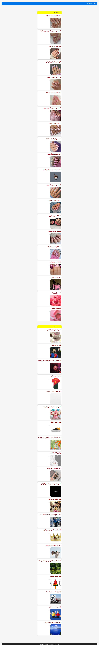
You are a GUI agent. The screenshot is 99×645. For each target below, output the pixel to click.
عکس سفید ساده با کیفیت (53, 391)
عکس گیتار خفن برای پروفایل (53, 545)
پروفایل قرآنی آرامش (55, 453)
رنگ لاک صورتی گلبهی (55, 216)
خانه (95, 3)
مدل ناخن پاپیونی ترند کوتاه (53, 15)
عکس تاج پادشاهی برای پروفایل (52, 530)
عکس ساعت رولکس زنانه (54, 468)
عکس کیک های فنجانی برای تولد (52, 407)
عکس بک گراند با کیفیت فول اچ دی (51, 484)
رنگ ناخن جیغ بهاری (55, 262)
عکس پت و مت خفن (55, 607)
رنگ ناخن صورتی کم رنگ (54, 247)
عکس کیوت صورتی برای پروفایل (52, 170)
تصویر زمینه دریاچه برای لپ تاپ (52, 622)
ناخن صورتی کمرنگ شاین (54, 154)
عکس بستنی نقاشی (55, 576)
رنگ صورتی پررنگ (56, 293)
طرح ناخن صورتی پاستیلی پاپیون (52, 108)
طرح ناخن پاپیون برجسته (54, 77)
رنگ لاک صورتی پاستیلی (54, 200)
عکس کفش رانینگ (56, 422)
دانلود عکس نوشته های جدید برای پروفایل (49, 360)
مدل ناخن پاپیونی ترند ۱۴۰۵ (53, 93)
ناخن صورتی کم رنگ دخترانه (53, 139)
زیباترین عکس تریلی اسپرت (53, 592)
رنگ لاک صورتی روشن (55, 123)
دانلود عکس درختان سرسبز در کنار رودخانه (49, 561)
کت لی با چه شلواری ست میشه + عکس (50, 515)
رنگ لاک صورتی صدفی (54, 231)
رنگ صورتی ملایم (56, 308)
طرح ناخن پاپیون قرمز (55, 46)
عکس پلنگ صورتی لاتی (54, 499)
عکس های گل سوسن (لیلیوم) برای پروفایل (49, 437)
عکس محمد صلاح (56, 345)
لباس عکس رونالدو (56, 376)
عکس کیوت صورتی (56, 277)
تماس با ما (90, 3)
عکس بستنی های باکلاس (54, 330)
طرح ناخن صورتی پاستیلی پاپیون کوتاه (50, 31)
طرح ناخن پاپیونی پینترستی (53, 62)
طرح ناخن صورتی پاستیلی (54, 185)
